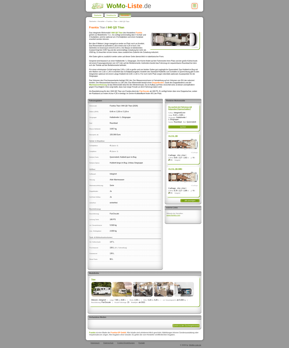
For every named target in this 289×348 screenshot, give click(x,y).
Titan (115, 21)
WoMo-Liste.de (195, 345)
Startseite (92, 21)
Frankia (109, 21)
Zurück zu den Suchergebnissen (186, 326)
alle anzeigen (190, 201)
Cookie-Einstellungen (126, 343)
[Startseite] (99, 5)
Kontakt (142, 343)
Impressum (95, 343)
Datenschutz (108, 343)
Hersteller (101, 21)
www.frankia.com (173, 215)
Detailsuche (111, 15)
